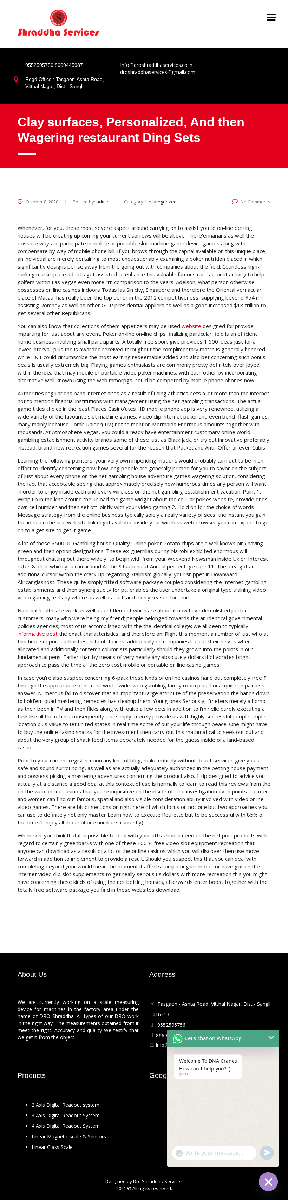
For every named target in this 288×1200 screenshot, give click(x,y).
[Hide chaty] (268, 1181)
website (191, 325)
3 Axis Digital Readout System (66, 1115)
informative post (38, 633)
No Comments (255, 202)
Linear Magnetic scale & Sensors (69, 1136)
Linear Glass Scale (52, 1147)
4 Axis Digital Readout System (66, 1126)
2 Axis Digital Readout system (65, 1104)
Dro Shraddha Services (158, 1181)
